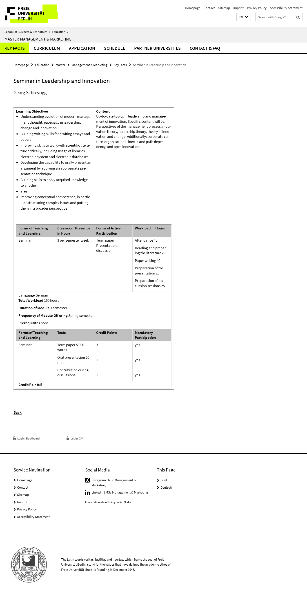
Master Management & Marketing (37, 39)
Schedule (114, 48)
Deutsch (166, 487)
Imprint (238, 8)
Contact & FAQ (205, 48)
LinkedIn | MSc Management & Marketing (119, 492)
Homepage (192, 8)
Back (17, 412)
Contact (209, 8)
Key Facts (14, 48)
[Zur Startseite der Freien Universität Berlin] (37, 14)
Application (82, 48)
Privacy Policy (257, 8)
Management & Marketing (89, 65)
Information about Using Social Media (108, 502)
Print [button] (163, 480)
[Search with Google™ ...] (298, 17)
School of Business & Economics (27, 31)
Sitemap (224, 8)
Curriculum (47, 48)
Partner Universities (157, 48)
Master (60, 65)
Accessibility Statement (286, 8)
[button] (243, 17)
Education (60, 31)
